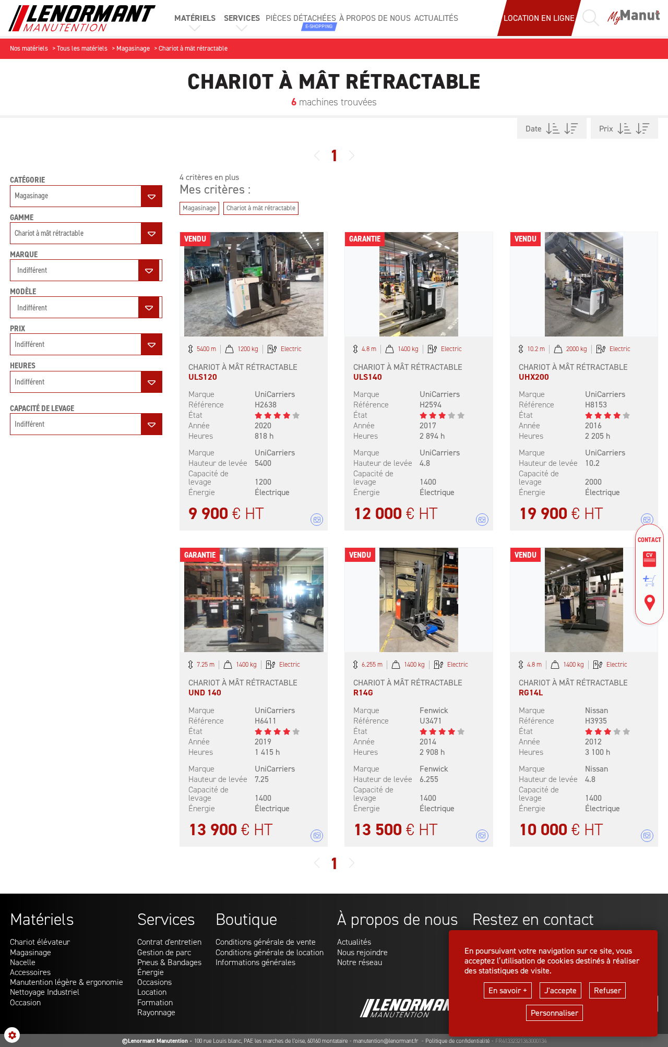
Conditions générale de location (270, 952)
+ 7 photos (647, 835)
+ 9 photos (482, 519)
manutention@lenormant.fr (386, 1041)
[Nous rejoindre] (649, 559)
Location (151, 992)
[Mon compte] (633, 18)
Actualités (354, 942)
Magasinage (30, 952)
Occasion (25, 1002)
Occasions (154, 982)
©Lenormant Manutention (155, 1041)
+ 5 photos (647, 519)
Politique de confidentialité (457, 1041)
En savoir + (507, 990)
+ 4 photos (482, 835)
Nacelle (22, 962)
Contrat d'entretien (169, 942)
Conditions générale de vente (266, 942)
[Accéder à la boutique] (649, 580)
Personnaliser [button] (554, 1012)
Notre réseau (359, 962)
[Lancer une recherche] (590, 17)
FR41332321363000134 (520, 1041)
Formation (155, 1002)
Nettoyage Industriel (44, 992)
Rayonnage (156, 1012)
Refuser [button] (607, 990)
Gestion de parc (164, 952)
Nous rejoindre (362, 952)
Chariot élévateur (40, 942)
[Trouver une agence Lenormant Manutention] (649, 603)
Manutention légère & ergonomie (66, 982)
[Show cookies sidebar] (12, 1035)
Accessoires (30, 972)
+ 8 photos (317, 835)
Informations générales (255, 962)
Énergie (150, 972)
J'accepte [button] (560, 990)
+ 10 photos (317, 519)
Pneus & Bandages (169, 962)
